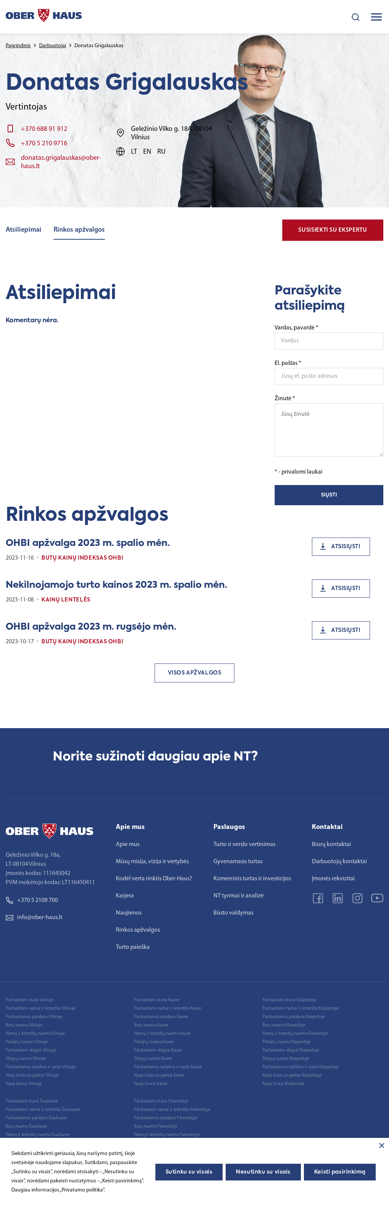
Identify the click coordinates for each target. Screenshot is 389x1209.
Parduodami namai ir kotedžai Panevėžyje (172, 1109)
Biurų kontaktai (331, 845)
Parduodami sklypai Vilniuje (31, 1050)
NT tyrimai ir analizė (238, 896)
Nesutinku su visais (263, 1172)
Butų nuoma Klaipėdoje (283, 1025)
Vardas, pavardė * (296, 328)
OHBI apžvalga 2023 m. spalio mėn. (88, 543)
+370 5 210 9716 (44, 143)
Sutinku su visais (189, 1172)
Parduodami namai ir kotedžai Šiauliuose (43, 1109)
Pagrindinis (18, 46)
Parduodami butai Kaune (156, 1000)
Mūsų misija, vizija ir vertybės (152, 862)
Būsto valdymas (233, 913)
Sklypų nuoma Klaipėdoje (285, 1058)
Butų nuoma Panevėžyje (155, 1126)
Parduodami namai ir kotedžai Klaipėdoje (300, 1008)
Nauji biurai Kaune (151, 1084)
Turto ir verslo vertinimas (244, 845)
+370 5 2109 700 (37, 900)
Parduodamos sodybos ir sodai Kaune (168, 1067)
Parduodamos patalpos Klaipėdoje (293, 1017)
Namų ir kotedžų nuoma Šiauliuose (38, 1135)
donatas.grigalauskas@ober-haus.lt (61, 162)
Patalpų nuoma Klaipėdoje (286, 1042)
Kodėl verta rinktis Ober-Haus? (154, 879)
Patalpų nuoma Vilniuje (27, 1042)
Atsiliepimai (23, 230)
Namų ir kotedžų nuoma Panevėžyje (167, 1135)
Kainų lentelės (65, 600)
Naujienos (129, 913)
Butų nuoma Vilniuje (24, 1025)
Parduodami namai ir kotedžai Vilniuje (41, 1008)
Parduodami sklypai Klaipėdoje (290, 1050)
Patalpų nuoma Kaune (154, 1042)
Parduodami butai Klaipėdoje (289, 1000)
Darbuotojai (52, 46)
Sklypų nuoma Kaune (153, 1058)
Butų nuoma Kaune (151, 1025)
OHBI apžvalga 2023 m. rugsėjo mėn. (91, 627)
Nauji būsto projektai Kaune (159, 1075)
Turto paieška (133, 947)
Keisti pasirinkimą (339, 1172)
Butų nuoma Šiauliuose (26, 1126)
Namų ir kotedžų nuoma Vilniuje (35, 1033)
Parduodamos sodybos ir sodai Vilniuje (41, 1067)
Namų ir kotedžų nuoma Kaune (162, 1033)
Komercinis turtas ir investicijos (252, 879)
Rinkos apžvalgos (79, 230)
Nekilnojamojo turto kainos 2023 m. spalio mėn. (116, 585)
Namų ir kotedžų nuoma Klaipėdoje (295, 1033)
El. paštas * (288, 363)
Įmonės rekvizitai (333, 879)
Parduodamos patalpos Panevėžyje (165, 1118)
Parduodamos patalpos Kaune (161, 1017)
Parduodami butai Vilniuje (30, 1000)
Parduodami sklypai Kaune (158, 1050)
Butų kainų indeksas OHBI (82, 558)
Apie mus (127, 845)
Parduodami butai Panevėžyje (161, 1101)
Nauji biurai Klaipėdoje (283, 1084)
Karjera (125, 896)
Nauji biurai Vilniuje (24, 1084)
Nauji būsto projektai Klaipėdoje (292, 1075)
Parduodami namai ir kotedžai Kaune (167, 1008)
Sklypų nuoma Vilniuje (26, 1058)
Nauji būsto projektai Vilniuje (32, 1075)
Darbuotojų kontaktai (339, 862)
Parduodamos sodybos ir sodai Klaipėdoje (300, 1067)
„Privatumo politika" (82, 1190)
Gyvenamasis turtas (237, 862)
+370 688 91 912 (44, 129)
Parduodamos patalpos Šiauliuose (36, 1118)
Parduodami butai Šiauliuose (32, 1101)
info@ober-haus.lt (39, 918)
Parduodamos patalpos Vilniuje (34, 1017)
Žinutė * (285, 399)
